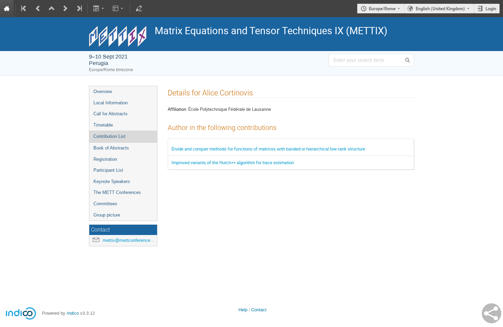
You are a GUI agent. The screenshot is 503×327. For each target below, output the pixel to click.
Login (491, 8)
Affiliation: (177, 109)
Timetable (103, 125)
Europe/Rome (382, 8)
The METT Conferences (117, 192)
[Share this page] (491, 313)
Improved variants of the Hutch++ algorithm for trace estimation (232, 162)
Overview (102, 91)
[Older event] (38, 8)
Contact (259, 310)
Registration (105, 159)
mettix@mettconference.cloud (132, 240)
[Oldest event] (24, 8)
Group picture (106, 215)
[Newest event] (79, 8)
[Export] (99, 8)
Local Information (110, 102)
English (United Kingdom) (440, 8)
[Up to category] (52, 8)
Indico (73, 313)
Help (242, 310)
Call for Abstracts (110, 113)
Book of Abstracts (111, 148)
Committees (105, 203)
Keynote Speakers (111, 181)
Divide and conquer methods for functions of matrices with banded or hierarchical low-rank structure (268, 149)
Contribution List (109, 136)
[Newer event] (65, 8)
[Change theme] (118, 8)
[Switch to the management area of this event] (139, 8)
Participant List (108, 170)
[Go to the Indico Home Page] (7, 8)
